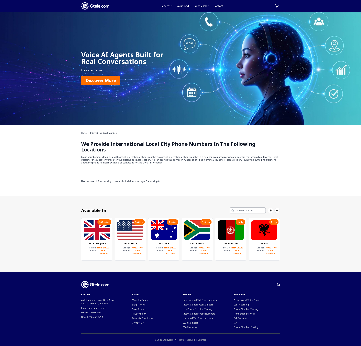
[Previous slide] (5, 68)
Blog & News (139, 304)
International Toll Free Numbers (200, 300)
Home (84, 133)
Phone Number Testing (246, 309)
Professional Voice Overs (247, 300)
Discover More (101, 80)
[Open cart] (277, 6)
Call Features (240, 318)
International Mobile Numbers (199, 313)
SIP (235, 322)
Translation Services (244, 313)
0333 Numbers (190, 322)
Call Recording (241, 304)
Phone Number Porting (246, 327)
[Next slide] (355, 68)
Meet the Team (140, 300)
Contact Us (138, 322)
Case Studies (139, 309)
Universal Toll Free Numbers (198, 318)
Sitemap (202, 339)
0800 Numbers (190, 327)
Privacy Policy (139, 313)
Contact (218, 6)
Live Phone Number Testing (197, 309)
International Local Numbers (198, 304)
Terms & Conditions (142, 318)
